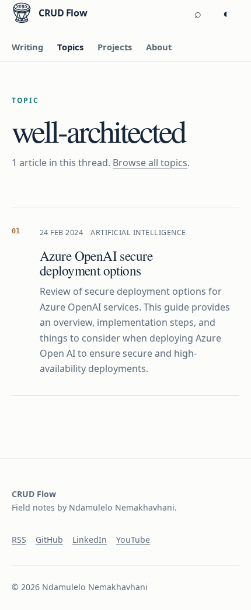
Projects (114, 47)
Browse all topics (150, 162)
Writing (27, 47)
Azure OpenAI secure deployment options (96, 263)
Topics (70, 47)
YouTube (133, 539)
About (159, 47)
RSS (19, 539)
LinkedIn (89, 539)
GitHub (49, 539)
